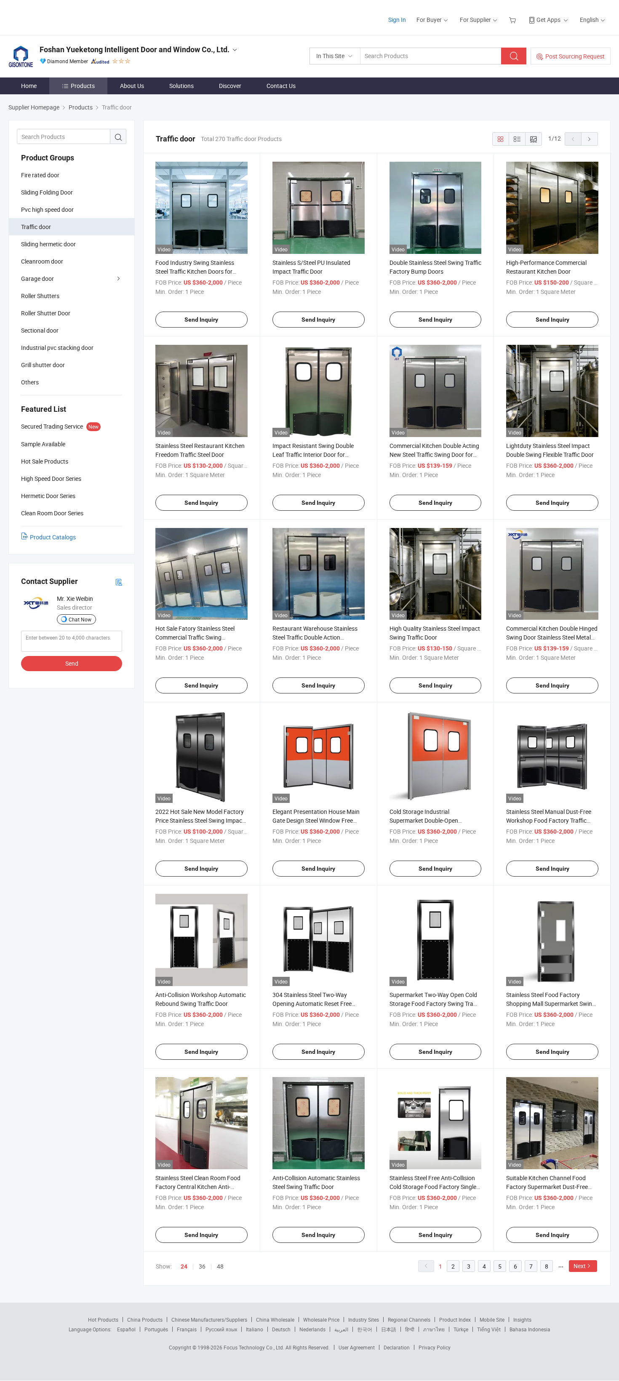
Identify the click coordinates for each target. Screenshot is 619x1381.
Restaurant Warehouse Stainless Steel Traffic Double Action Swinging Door (315, 637)
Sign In (397, 20)
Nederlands (312, 1329)
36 (202, 1266)
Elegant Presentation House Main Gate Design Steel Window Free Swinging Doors (316, 820)
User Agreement (357, 1347)
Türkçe (461, 1329)
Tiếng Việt (489, 1329)
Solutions (181, 86)
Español (126, 1329)
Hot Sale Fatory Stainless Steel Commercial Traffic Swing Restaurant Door (195, 637)
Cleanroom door (42, 261)
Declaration (397, 1347)
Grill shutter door (43, 365)
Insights (522, 1319)
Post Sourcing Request (575, 56)
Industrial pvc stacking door (57, 348)
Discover (230, 86)
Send (71, 663)
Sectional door (40, 330)
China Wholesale (275, 1319)
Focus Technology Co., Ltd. (254, 1347)
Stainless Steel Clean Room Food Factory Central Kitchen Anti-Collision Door (197, 1187)
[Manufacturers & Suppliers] (62, 17)
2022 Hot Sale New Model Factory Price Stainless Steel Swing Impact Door (199, 820)
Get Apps (548, 20)
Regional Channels (409, 1319)
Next (580, 1266)
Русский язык (221, 1329)
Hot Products (103, 1319)
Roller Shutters (40, 296)
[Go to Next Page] (590, 139)
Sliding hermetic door (48, 244)
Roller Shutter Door (45, 313)
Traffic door (36, 227)
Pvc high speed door (47, 209)
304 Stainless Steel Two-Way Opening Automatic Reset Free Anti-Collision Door (312, 1003)
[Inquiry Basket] (513, 20)
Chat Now (80, 619)
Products (83, 86)
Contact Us (281, 86)
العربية (341, 1329)
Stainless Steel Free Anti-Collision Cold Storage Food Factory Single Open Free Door (433, 1187)
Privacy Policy (435, 1347)
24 (184, 1266)
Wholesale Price (321, 1319)
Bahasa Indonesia (530, 1329)
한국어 (364, 1329)
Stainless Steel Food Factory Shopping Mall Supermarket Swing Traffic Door (550, 1003)
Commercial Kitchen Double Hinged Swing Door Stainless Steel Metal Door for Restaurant (552, 637)
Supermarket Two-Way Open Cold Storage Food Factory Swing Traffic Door (435, 1003)
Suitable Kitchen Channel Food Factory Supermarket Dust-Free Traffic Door (547, 1187)
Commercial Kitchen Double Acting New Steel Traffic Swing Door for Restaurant (434, 454)
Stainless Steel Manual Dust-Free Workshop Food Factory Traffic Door (548, 820)
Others (30, 382)
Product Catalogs (53, 537)
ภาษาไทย (434, 1329)
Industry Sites (363, 1319)
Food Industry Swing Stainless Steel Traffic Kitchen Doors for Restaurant (194, 271)
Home (29, 86)
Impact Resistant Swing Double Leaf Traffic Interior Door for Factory (313, 454)
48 (220, 1266)
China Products (145, 1319)
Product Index (455, 1319)
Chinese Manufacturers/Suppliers (209, 1319)
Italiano (254, 1329)
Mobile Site (492, 1319)
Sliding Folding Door (47, 192)
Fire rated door (40, 175)
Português (156, 1329)
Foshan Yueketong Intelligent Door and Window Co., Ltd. (134, 49)
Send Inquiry (201, 319)
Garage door (37, 279)
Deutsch (281, 1329)
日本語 (388, 1329)
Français (187, 1329)
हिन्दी (409, 1329)
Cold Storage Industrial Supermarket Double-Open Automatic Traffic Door (424, 820)
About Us (132, 86)
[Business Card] (118, 581)
